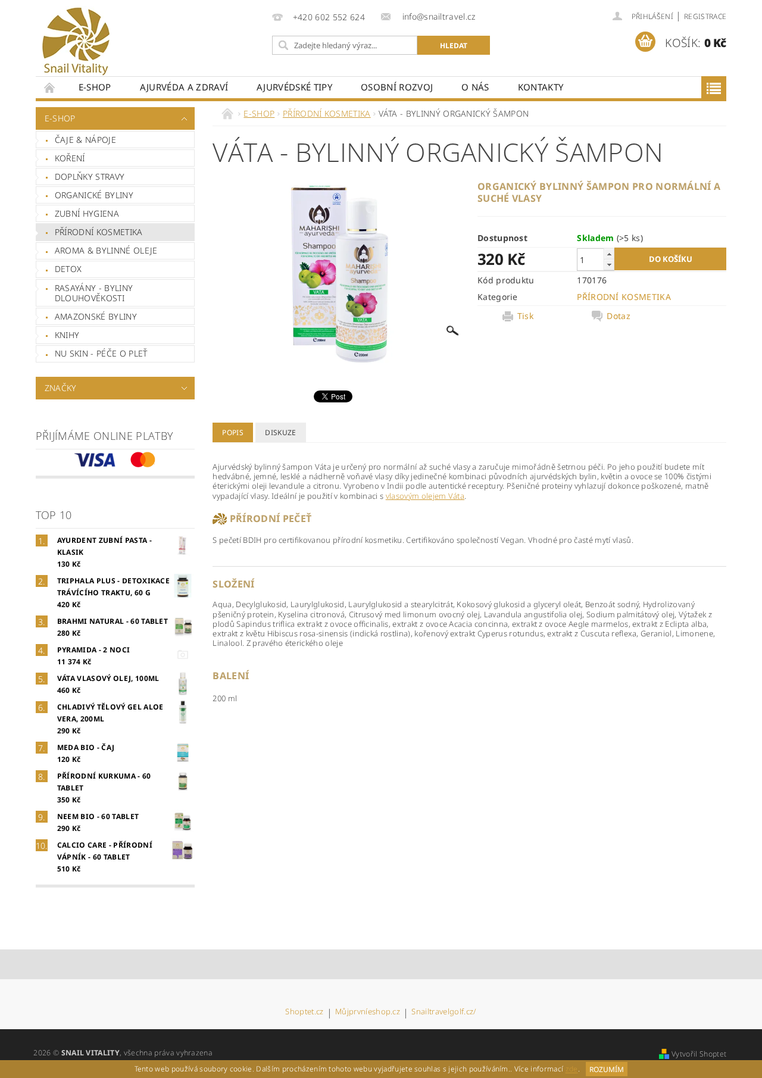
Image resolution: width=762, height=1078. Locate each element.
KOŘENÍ (70, 158)
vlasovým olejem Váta (425, 495)
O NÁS (475, 87)
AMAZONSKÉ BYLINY (96, 316)
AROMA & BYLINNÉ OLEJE (106, 250)
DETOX (68, 268)
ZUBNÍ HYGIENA (87, 213)
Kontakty (541, 87)
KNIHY (67, 334)
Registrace (705, 16)
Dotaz (618, 316)
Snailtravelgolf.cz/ (443, 1012)
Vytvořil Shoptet (699, 1054)
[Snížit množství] (609, 264)
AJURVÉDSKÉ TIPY (294, 87)
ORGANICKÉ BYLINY (94, 195)
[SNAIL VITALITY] (76, 41)
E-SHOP (95, 87)
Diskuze (280, 432)
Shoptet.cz (304, 1012)
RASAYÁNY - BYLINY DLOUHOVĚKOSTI (94, 293)
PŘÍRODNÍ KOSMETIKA (99, 232)
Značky (61, 387)
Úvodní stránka (50, 87)
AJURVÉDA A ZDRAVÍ (184, 87)
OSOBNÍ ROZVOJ (397, 87)
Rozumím (606, 1069)
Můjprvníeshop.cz (367, 1012)
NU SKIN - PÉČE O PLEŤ (101, 353)
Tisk (525, 316)
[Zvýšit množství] (609, 254)
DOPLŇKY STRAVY (89, 176)
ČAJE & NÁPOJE (85, 139)
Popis (232, 432)
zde (572, 1069)
